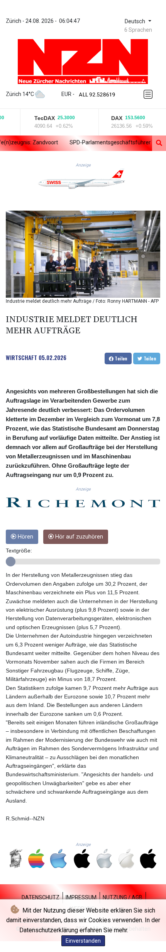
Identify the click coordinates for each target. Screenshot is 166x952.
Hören (24, 536)
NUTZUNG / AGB (122, 897)
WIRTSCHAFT (21, 357)
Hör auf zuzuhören (78, 536)
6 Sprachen (138, 30)
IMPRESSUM (81, 897)
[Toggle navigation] (149, 94)
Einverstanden (83, 941)
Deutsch (136, 21)
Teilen (120, 358)
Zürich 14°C (20, 94)
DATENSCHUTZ (40, 897)
